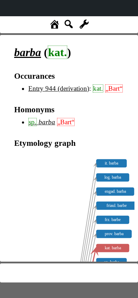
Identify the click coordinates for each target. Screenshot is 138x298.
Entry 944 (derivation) (58, 88)
